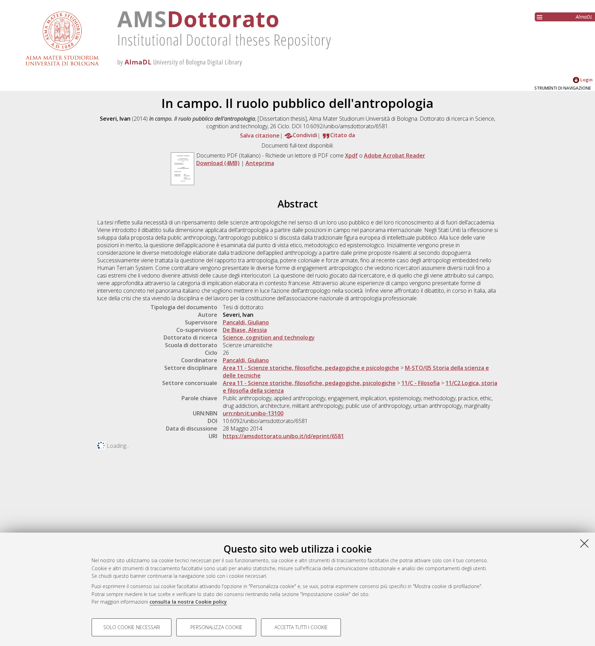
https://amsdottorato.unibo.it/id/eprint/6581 (283, 436)
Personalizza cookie (216, 627)
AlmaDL (584, 16)
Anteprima (260, 163)
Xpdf (351, 155)
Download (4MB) (218, 163)
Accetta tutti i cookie (301, 627)
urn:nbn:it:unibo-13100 (253, 413)
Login (586, 80)
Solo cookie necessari (131, 627)
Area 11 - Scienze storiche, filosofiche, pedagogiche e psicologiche (311, 368)
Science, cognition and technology (269, 337)
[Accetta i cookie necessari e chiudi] (584, 543)
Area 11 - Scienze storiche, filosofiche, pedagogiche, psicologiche (309, 383)
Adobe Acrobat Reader (394, 155)
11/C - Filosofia (420, 383)
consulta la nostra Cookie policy (188, 601)
